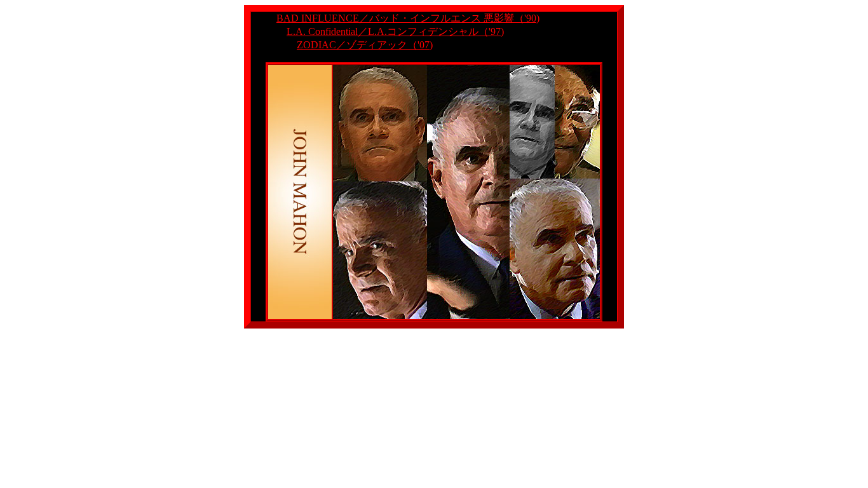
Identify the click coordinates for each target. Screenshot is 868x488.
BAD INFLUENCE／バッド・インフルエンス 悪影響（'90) (407, 18)
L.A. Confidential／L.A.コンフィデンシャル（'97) (395, 31)
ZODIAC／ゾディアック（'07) (365, 44)
